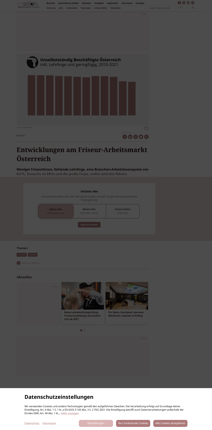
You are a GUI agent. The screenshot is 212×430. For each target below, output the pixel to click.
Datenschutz (32, 423)
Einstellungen (96, 423)
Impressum (49, 423)
